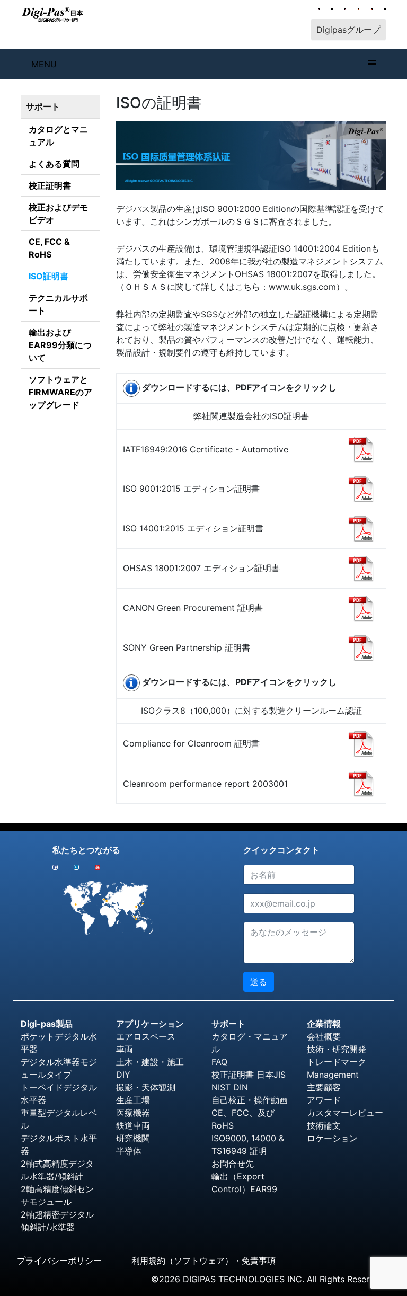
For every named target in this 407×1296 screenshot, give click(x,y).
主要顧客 (324, 1087)
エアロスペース (145, 1036)
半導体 (128, 1151)
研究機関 (133, 1138)
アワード (324, 1100)
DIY (123, 1074)
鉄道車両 (133, 1125)
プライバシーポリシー (59, 1260)
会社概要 (324, 1036)
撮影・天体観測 (145, 1087)
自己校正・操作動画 (249, 1100)
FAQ (219, 1062)
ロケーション (332, 1138)
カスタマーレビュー (345, 1112)
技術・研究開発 (336, 1049)
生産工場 (133, 1100)
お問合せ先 (232, 1163)
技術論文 (324, 1125)
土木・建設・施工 (150, 1062)
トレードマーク (336, 1062)
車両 (124, 1049)
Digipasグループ (348, 29)
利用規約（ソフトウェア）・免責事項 (203, 1260)
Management (333, 1074)
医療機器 (133, 1112)
